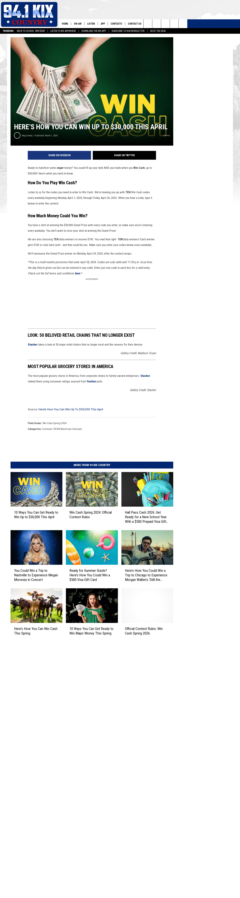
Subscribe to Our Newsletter (128, 31)
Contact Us (134, 23)
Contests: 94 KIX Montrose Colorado (62, 429)
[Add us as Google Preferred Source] (156, 23)
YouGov (91, 381)
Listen (91, 23)
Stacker (145, 376)
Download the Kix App (94, 31)
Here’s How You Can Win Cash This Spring (35, 631)
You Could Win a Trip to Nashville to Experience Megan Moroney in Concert (36, 575)
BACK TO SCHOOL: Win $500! (31, 31)
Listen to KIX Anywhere (63, 31)
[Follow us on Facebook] (165, 23)
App (103, 23)
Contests (116, 23)
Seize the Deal (158, 31)
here (77, 273)
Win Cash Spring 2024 (55, 423)
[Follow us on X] (183, 23)
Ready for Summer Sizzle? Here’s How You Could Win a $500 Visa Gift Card (89, 575)
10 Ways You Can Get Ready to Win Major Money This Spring (91, 631)
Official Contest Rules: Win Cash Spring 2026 (144, 631)
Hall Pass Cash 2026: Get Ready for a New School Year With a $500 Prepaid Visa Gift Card (146, 517)
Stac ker (32, 344)
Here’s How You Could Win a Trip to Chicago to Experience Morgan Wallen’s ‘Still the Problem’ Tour (146, 575)
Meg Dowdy (27, 135)
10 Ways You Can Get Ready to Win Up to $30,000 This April (36, 514)
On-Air (78, 23)
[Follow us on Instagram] (174, 23)
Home (65, 23)
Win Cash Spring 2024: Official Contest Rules (90, 514)
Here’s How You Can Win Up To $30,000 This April (70, 409)
